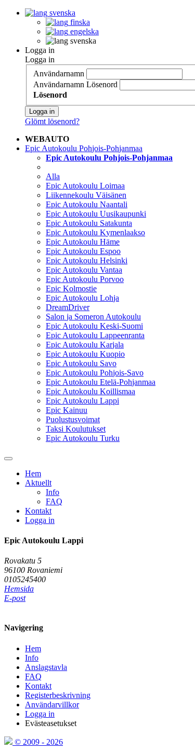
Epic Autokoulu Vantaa (84, 269)
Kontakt (38, 510)
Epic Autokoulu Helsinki (86, 260)
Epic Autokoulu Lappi (82, 400)
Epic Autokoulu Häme (83, 241)
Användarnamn (58, 73)
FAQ (54, 501)
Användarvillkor (52, 704)
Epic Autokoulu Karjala (85, 344)
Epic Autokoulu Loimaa (85, 185)
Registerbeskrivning (57, 695)
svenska (61, 12)
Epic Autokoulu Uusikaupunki (96, 213)
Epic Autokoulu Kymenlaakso (95, 232)
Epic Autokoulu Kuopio (85, 354)
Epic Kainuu (66, 410)
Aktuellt (38, 482)
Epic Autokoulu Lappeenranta (95, 335)
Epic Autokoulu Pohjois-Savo (95, 372)
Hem (33, 473)
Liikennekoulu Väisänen (86, 195)
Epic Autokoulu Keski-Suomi (94, 325)
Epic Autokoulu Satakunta (89, 223)
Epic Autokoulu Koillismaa (90, 391)
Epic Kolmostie (71, 288)
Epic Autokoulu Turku (83, 438)
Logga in (40, 50)
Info (52, 492)
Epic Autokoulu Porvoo (85, 279)
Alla (53, 176)
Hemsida (19, 588)
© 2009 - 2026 (37, 741)
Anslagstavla (46, 667)
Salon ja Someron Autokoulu (93, 316)
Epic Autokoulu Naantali (86, 204)
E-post (14, 598)
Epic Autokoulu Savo (81, 363)
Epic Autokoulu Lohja (82, 297)
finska (79, 22)
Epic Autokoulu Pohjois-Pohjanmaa (83, 148)
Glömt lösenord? (52, 121)
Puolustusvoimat (73, 419)
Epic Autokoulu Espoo (83, 251)
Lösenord (102, 84)
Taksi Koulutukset (76, 428)
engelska (83, 31)
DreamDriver (67, 307)
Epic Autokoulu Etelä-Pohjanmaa (100, 382)
